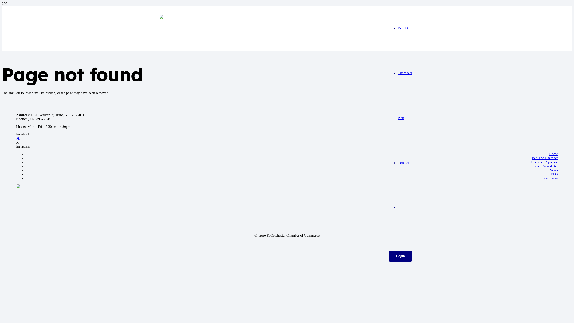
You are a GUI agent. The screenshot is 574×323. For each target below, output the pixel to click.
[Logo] (274, 162)
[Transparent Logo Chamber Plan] (131, 228)
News (554, 170)
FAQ (554, 174)
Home (553, 154)
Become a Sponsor (544, 162)
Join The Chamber (545, 158)
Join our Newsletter (544, 166)
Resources (550, 178)
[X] (18, 138)
